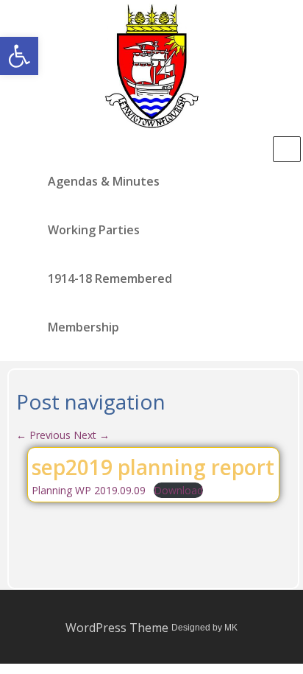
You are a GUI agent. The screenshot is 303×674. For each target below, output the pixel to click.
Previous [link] (43, 435)
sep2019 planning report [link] (153, 467)
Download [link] (178, 490)
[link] (19, 56)
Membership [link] (83, 327)
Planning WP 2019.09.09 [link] (89, 490)
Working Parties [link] (94, 230)
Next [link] (92, 435)
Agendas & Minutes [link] (104, 181)
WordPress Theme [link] (116, 627)
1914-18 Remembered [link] (110, 278)
